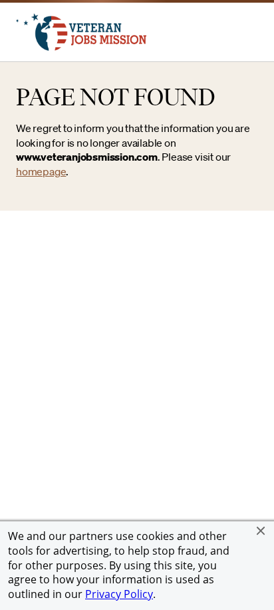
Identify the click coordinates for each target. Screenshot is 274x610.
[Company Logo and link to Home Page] (81, 46)
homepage (41, 171)
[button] (260, 530)
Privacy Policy (119, 594)
